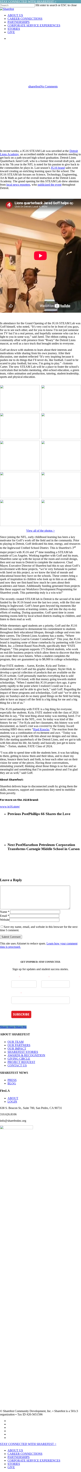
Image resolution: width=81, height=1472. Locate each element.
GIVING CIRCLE (19, 1058)
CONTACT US (17, 1065)
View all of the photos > (40, 530)
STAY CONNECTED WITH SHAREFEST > (28, 1)
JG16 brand (58, 167)
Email (4, 915)
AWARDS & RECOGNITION (26, 1055)
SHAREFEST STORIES (23, 1052)
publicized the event (49, 184)
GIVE (11, 1467)
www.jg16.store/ (10, 806)
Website (4, 919)
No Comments (49, 86)
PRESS (12, 1080)
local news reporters (18, 184)
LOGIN (12, 1101)
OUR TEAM (16, 1041)
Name (4, 911)
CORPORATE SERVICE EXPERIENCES (34, 1460)
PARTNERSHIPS (19, 1457)
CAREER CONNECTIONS (25, 1453)
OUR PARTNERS (19, 1045)
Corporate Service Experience (40, 46)
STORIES (14, 1463)
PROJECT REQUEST (21, 1062)
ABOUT (13, 1098)
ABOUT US (15, 1450)
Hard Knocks (41, 729)
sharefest (34, 86)
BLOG (12, 1083)
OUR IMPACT (17, 1048)
